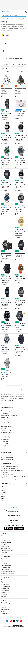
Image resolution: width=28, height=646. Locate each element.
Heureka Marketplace (6, 586)
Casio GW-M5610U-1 (6, 182)
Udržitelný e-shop (5, 613)
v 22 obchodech (18, 235)
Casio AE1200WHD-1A (20, 206)
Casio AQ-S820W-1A (20, 324)
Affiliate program (5, 592)
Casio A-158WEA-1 (5, 135)
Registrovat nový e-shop (7, 582)
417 (22, 389)
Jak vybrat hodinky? (20, 111)
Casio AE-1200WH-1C (20, 300)
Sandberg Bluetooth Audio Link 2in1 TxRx (10, 466)
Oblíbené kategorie (6, 411)
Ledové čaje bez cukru (6, 426)
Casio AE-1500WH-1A (6, 253)
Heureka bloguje (5, 546)
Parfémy (3, 488)
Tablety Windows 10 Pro (6, 424)
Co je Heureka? (4, 536)
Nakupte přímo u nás (6, 565)
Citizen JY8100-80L (19, 159)
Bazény (3, 490)
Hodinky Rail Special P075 (7, 88)
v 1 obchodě (3, 92)
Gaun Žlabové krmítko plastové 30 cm (9, 468)
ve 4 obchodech (18, 280)
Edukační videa (4, 594)
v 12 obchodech (18, 329)
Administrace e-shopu (6, 580)
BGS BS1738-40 (4, 472)
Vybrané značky (5, 437)
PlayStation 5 (4, 492)
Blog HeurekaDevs (5, 548)
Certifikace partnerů (6, 609)
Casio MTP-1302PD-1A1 (21, 135)
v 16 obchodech (4, 141)
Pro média (3, 544)
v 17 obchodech (4, 188)
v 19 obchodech (18, 353)
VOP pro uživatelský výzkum (7, 574)
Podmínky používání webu (18, 626)
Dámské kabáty (4, 420)
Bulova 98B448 (4, 347)
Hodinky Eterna (4, 442)
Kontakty (3, 538)
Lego (2, 494)
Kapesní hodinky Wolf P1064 (21, 88)
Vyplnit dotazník (14, 522)
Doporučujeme (5, 483)
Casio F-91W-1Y (5, 111)
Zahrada (3, 496)
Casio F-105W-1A (5, 300)
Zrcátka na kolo (4, 418)
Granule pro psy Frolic (6, 430)
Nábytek (3, 499)
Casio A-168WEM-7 (5, 371)
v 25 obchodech (4, 258)
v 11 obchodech (18, 306)
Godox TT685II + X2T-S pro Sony (8, 479)
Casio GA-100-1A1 (5, 276)
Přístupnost (4, 553)
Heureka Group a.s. (17, 625)
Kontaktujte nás (14, 517)
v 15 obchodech (4, 164)
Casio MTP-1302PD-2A (6, 206)
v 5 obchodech (4, 351)
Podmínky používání (5, 540)
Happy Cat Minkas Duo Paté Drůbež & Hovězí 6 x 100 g (13, 477)
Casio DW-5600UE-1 (20, 253)
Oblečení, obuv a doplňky (12, 19)
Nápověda (3, 597)
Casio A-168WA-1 (19, 182)
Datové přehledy (5, 590)
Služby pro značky (5, 588)
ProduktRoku (4, 607)
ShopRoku (3, 605)
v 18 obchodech (4, 117)
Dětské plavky (4, 413)
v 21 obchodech (4, 282)
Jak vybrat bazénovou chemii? (8, 459)
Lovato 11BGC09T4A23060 (7, 475)
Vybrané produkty (6, 464)
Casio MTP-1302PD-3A (6, 159)
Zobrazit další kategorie (14, 58)
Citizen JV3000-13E (19, 276)
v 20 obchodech (18, 141)
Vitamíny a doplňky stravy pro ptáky (9, 415)
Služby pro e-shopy (5, 584)
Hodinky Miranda (5, 439)
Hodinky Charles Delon (6, 446)
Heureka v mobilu (5, 561)
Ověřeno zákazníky (5, 603)
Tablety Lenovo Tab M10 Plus (8, 432)
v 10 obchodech (4, 306)
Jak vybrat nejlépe (6, 452)
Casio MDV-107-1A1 (6, 324)
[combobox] (14, 15)
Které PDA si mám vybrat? (7, 455)
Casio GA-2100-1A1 (19, 347)
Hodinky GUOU (4, 444)
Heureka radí (4, 563)
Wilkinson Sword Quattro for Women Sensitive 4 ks (13, 470)
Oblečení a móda (5, 501)
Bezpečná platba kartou (6, 571)
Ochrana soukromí (5, 569)
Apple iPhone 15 (5, 486)
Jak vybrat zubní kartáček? (7, 457)
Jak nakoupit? (4, 559)
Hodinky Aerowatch (5, 448)
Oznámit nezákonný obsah (7, 550)
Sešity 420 (3, 428)
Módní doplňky (21, 19)
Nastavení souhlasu (5, 567)
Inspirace (3, 611)
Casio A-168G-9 (19, 229)
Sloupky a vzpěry (5, 422)
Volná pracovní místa (6, 542)
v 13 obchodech (18, 257)
